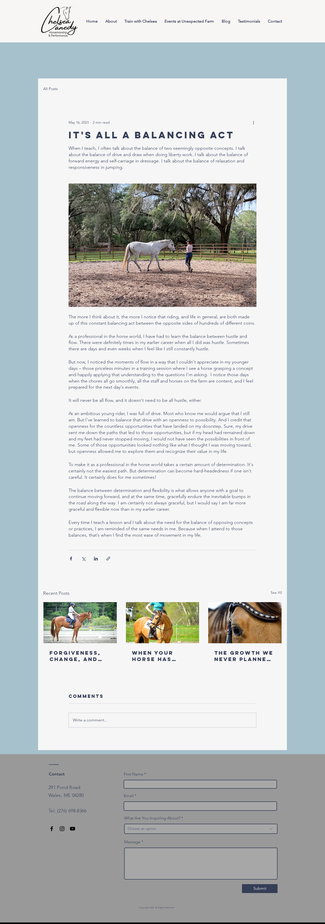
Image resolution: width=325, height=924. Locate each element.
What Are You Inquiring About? (152, 818)
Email (129, 796)
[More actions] (253, 122)
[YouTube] (72, 829)
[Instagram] (62, 829)
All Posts (50, 88)
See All (276, 592)
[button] (141, 21)
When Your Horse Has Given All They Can (160, 656)
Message (132, 842)
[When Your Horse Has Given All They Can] (162, 622)
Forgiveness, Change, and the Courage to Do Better (75, 656)
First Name (133, 774)
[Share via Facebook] (71, 558)
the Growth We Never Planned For (243, 656)
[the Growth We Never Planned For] (245, 622)
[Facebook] (51, 829)
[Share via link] (108, 558)
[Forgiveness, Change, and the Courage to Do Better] (80, 622)
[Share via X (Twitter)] (83, 558)
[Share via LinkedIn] (95, 558)
